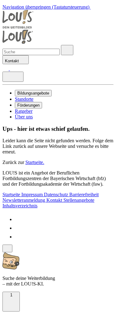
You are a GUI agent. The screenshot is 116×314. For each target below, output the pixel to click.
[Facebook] (18, 219)
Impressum (32, 194)
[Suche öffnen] (67, 50)
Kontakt (54, 200)
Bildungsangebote (33, 93)
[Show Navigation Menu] (13, 77)
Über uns (24, 116)
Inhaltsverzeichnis (19, 205)
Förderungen (28, 105)
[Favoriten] (6, 68)
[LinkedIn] (18, 228)
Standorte (24, 99)
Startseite (11, 194)
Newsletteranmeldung (24, 200)
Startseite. (34, 162)
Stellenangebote (78, 200)
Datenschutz (56, 194)
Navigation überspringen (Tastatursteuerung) (46, 7)
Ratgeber (23, 111)
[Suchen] (13, 68)
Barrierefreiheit (84, 194)
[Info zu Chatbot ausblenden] (7, 248)
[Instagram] (18, 236)
